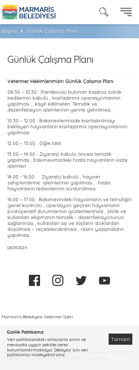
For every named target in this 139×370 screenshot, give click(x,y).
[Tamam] (123, 330)
